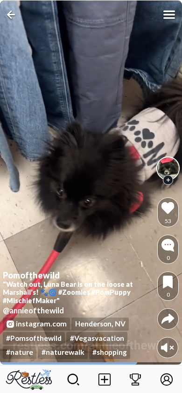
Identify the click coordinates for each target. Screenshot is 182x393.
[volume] (167, 347)
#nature (19, 352)
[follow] (168, 180)
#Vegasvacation (97, 338)
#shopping (109, 352)
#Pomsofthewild (34, 338)
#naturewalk (63, 352)
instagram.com (41, 323)
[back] (13, 15)
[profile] (168, 168)
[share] (167, 318)
